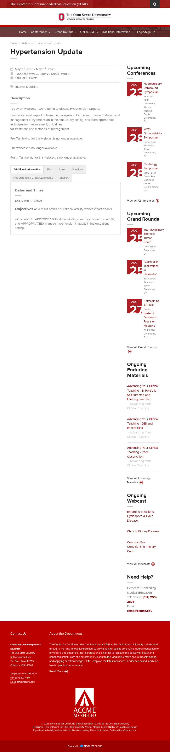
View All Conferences (141, 201)
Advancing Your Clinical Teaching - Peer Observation (142, 452)
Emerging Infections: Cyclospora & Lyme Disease (140, 516)
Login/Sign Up (146, 32)
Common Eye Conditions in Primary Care (141, 546)
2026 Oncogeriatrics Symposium (153, 133)
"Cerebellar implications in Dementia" (151, 268)
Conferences (39, 32)
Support (64, 178)
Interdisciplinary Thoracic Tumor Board (154, 235)
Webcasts (27, 43)
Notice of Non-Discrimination (123, 727)
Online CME (87, 32)
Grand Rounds (64, 32)
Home (23, 32)
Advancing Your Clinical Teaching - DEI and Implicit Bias (142, 423)
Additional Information (116, 32)
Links (62, 169)
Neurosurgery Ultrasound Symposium (153, 88)
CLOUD (93, 746)
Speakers (77, 169)
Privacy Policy (51, 727)
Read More (56, 671)
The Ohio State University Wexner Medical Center (83, 727)
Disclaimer (38, 727)
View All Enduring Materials (138, 480)
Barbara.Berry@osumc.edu (123, 730)
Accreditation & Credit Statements (33, 178)
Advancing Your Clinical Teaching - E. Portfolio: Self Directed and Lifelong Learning (142, 393)
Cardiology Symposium (151, 166)
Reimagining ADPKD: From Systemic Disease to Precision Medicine (151, 313)
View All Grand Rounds (142, 347)
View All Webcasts (138, 564)
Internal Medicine (26, 86)
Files (50, 169)
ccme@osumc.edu (139, 611)
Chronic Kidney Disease (143, 531)
